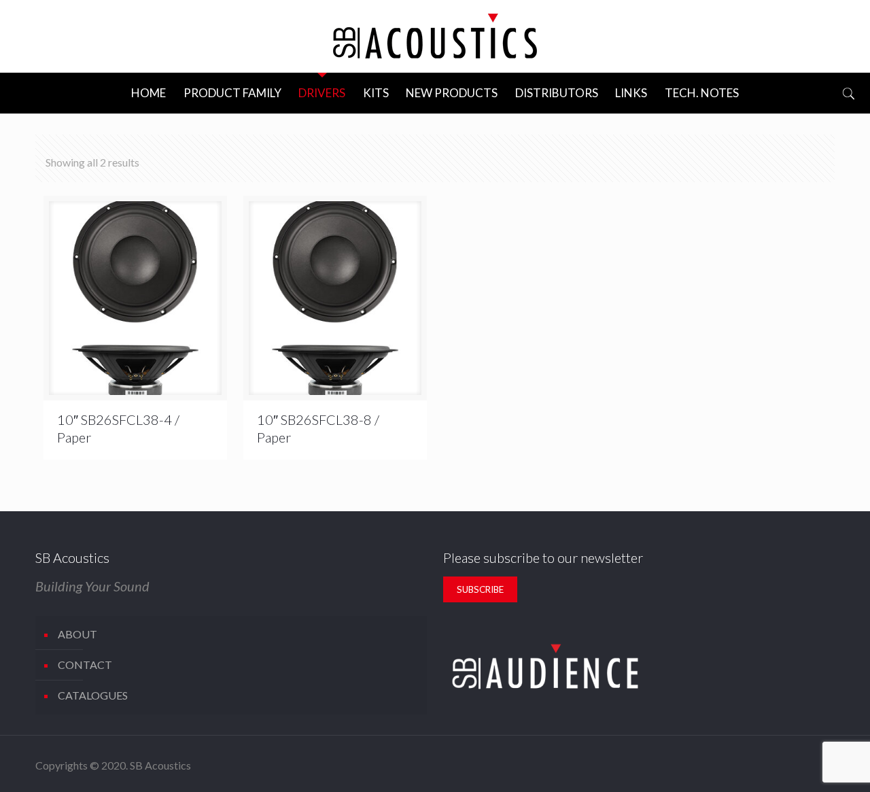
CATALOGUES (93, 695)
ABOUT (77, 633)
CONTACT (85, 664)
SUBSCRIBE (480, 589)
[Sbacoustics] (435, 36)
